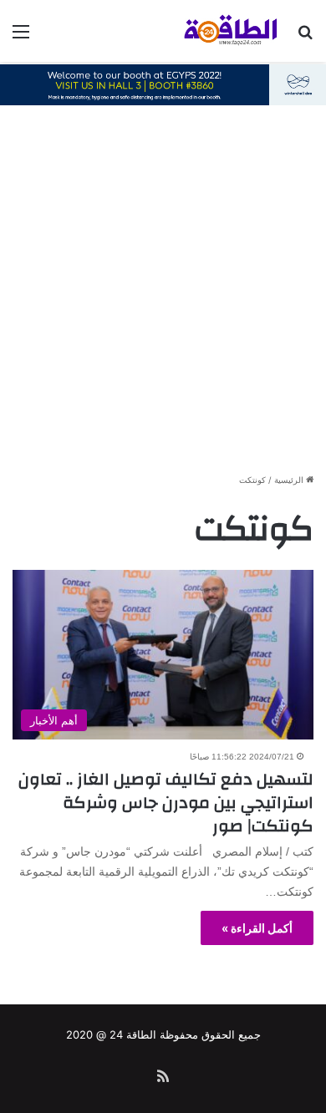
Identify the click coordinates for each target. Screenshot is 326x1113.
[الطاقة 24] (217, 31)
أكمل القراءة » (257, 928)
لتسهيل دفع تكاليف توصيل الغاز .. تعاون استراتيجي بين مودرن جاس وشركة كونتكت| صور (165, 802)
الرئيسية (290, 480)
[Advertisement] (163, 296)
